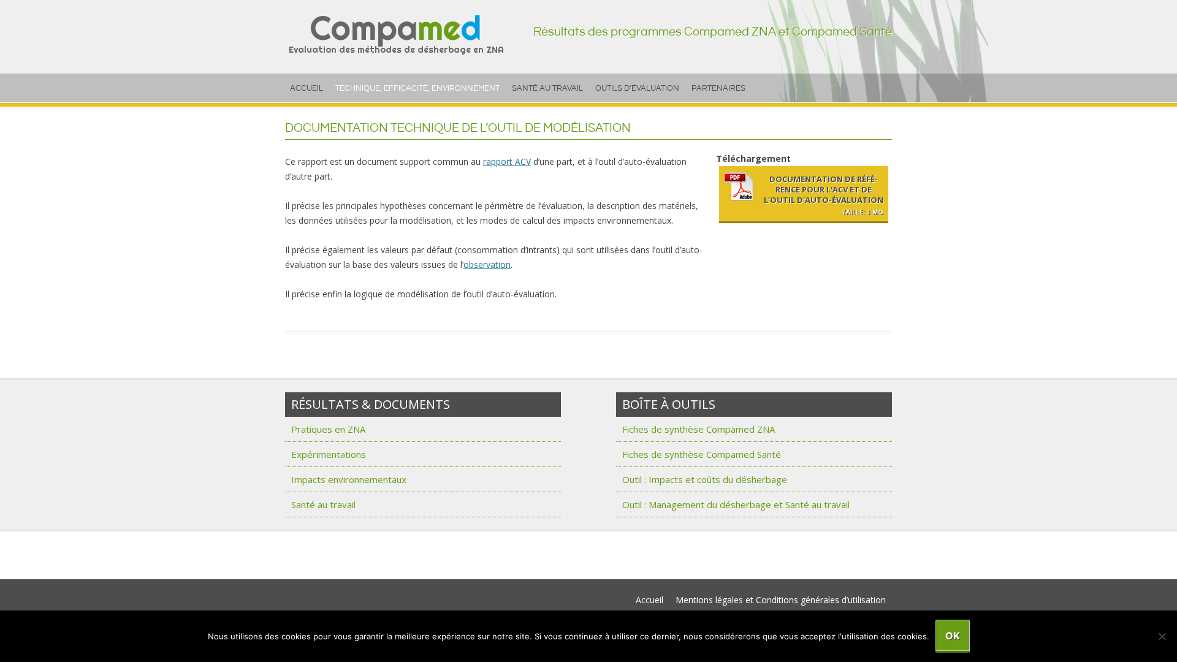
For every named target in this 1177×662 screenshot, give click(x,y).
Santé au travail (547, 88)
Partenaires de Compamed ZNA (341, 547)
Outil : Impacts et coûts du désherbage (704, 479)
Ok (952, 636)
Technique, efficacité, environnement (417, 88)
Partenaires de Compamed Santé (342, 562)
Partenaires (718, 88)
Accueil (306, 88)
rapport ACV (507, 161)
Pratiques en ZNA (328, 429)
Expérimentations (328, 454)
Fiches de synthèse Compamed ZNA (698, 429)
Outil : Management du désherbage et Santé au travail (736, 504)
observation (487, 264)
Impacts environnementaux (348, 479)
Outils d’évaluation (637, 88)
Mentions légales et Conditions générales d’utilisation (781, 600)
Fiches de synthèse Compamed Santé (701, 454)
